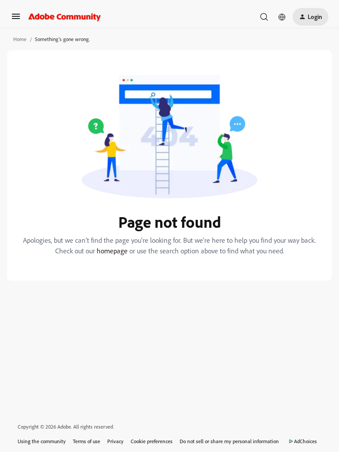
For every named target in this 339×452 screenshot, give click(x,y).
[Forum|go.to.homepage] (64, 17)
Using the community (42, 441)
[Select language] (282, 17)
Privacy (115, 441)
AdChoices (305, 441)
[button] (16, 19)
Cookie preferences (152, 441)
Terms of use (86, 441)
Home (19, 39)
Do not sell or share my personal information (229, 441)
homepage (112, 250)
